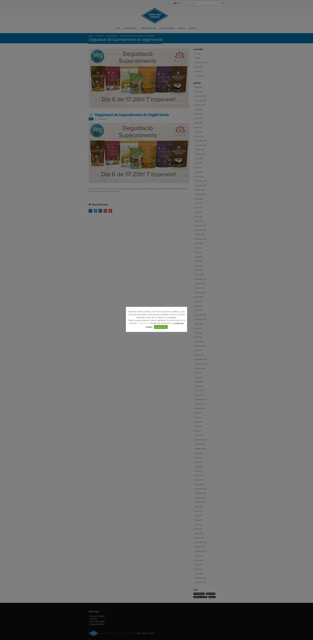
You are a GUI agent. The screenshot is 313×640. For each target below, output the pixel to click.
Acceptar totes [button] (161, 327)
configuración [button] (142, 323)
